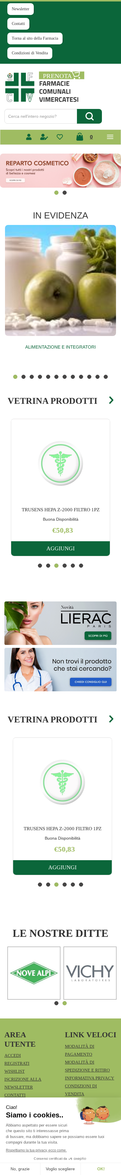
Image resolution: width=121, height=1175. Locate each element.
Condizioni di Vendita (30, 53)
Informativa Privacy (89, 1078)
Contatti (18, 23)
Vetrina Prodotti (53, 401)
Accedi (12, 1055)
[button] (56, 192)
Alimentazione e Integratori (60, 346)
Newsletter (20, 9)
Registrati (16, 1063)
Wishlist (14, 1071)
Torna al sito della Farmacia (35, 38)
